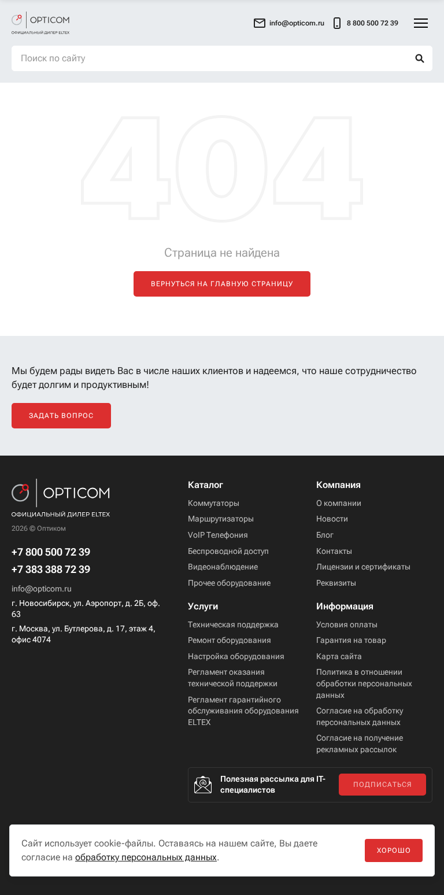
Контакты (334, 551)
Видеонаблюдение (223, 566)
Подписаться (382, 785)
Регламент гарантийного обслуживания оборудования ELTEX (243, 711)
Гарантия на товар (351, 640)
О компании (338, 503)
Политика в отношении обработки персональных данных (364, 683)
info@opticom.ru (42, 588)
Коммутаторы (213, 503)
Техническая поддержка (233, 624)
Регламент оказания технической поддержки (233, 677)
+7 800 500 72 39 (51, 552)
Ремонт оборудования (229, 640)
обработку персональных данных (146, 857)
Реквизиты (336, 582)
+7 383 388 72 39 (51, 569)
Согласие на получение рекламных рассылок (359, 743)
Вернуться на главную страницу (222, 284)
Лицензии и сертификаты (363, 566)
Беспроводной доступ (228, 551)
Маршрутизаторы (221, 518)
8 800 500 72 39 (372, 23)
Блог (325, 534)
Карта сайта (339, 656)
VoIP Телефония (218, 534)
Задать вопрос (61, 416)
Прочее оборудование (229, 582)
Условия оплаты (347, 624)
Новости (332, 518)
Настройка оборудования (236, 656)
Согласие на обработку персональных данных (359, 716)
